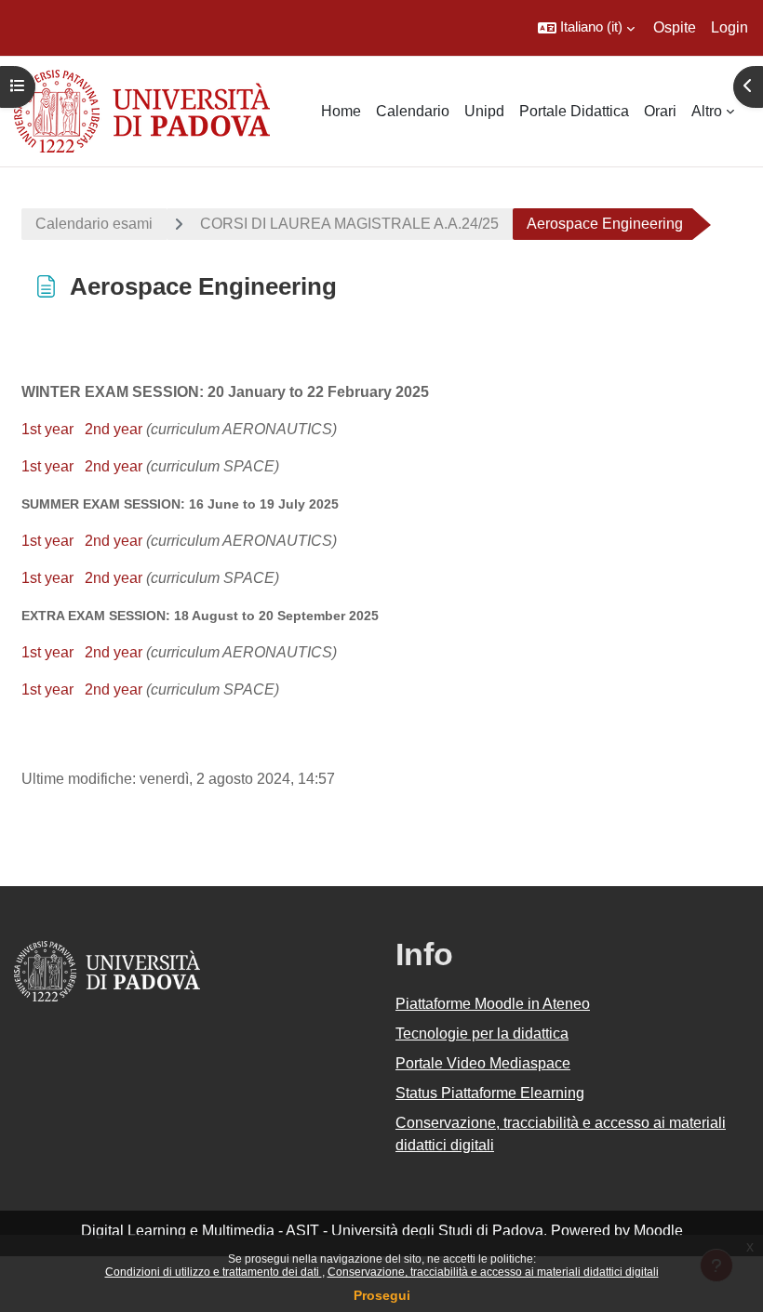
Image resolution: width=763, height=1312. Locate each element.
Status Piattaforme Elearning (489, 1093)
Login (729, 27)
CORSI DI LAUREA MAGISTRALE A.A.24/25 (349, 224)
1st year (47, 429)
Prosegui (382, 1295)
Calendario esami (94, 224)
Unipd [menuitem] (484, 111)
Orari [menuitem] (660, 111)
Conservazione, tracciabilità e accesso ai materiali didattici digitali (493, 1272)
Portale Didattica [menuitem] (574, 111)
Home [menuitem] (341, 111)
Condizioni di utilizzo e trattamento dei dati (213, 1272)
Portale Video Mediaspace (482, 1063)
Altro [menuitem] (706, 111)
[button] (586, 28)
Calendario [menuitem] (412, 111)
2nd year (113, 429)
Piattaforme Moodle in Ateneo (492, 1004)
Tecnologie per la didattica (482, 1033)
